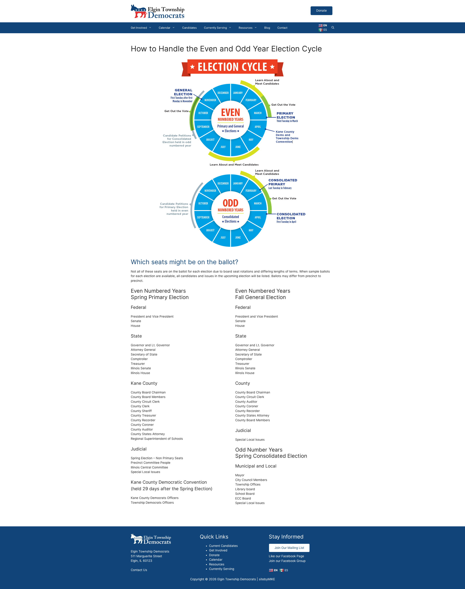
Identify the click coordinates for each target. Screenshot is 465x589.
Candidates (189, 27)
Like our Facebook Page (286, 556)
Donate (321, 10)
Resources (245, 27)
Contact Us (139, 570)
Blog (267, 27)
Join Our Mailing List (289, 548)
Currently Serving (215, 27)
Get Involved (139, 27)
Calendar (164, 27)
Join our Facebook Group (287, 561)
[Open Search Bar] (333, 27)
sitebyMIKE (267, 579)
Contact (282, 27)
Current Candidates (223, 546)
